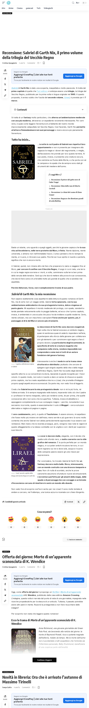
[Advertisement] (44, 32)
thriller (55, 592)
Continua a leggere (44, 660)
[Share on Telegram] (5, 90)
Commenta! (31, 63)
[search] (73, 3)
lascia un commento (75, 539)
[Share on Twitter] (5, 84)
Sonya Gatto (7, 687)
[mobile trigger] (4, 3)
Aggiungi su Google (73, 76)
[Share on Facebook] (5, 79)
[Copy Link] (5, 95)
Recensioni (7, 13)
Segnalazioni (8, 672)
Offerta (6, 551)
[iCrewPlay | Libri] (8, 3)
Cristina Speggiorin (9, 63)
